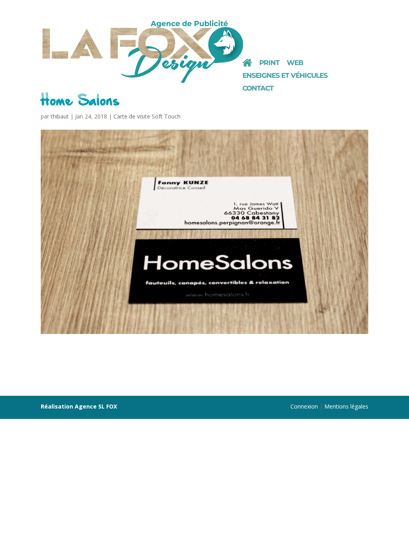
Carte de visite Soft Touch (147, 116)
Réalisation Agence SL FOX (79, 406)
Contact (258, 88)
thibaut (60, 116)
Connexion (304, 406)
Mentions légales (346, 406)
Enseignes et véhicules (285, 76)
